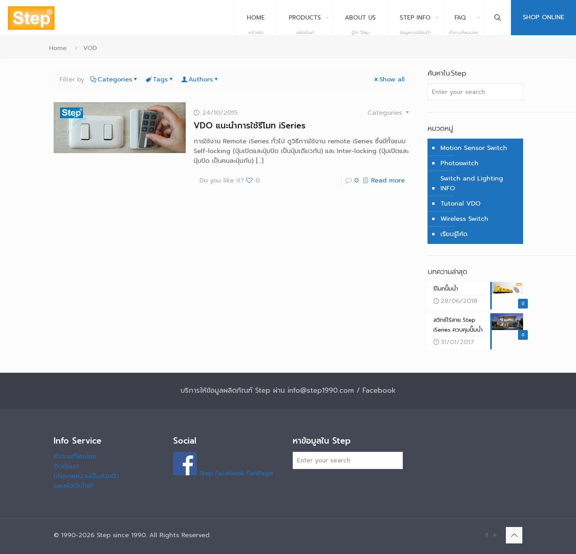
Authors (200, 79)
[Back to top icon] (514, 535)
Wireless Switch (464, 219)
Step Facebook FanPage (235, 473)
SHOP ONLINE (543, 17)
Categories (115, 79)
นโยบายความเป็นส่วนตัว (86, 476)
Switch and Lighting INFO (471, 183)
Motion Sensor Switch (473, 148)
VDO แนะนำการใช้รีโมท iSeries (250, 125)
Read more (388, 180)
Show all (392, 79)
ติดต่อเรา (66, 466)
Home (58, 48)
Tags (160, 79)
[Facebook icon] (487, 535)
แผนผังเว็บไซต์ (73, 486)
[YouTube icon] (495, 535)
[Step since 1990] (31, 17)
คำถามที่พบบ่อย (75, 456)
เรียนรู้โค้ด (453, 234)
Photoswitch (459, 163)
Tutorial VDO (460, 203)
